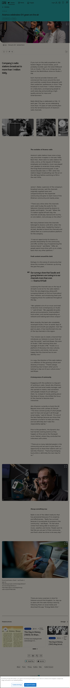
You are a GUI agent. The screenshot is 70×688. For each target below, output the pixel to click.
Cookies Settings (17, 685)
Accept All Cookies (30, 685)
